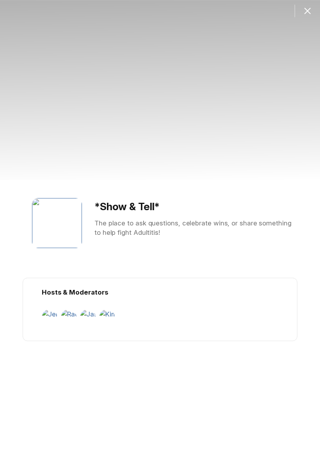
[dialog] (160, 230)
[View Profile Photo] (57, 223)
